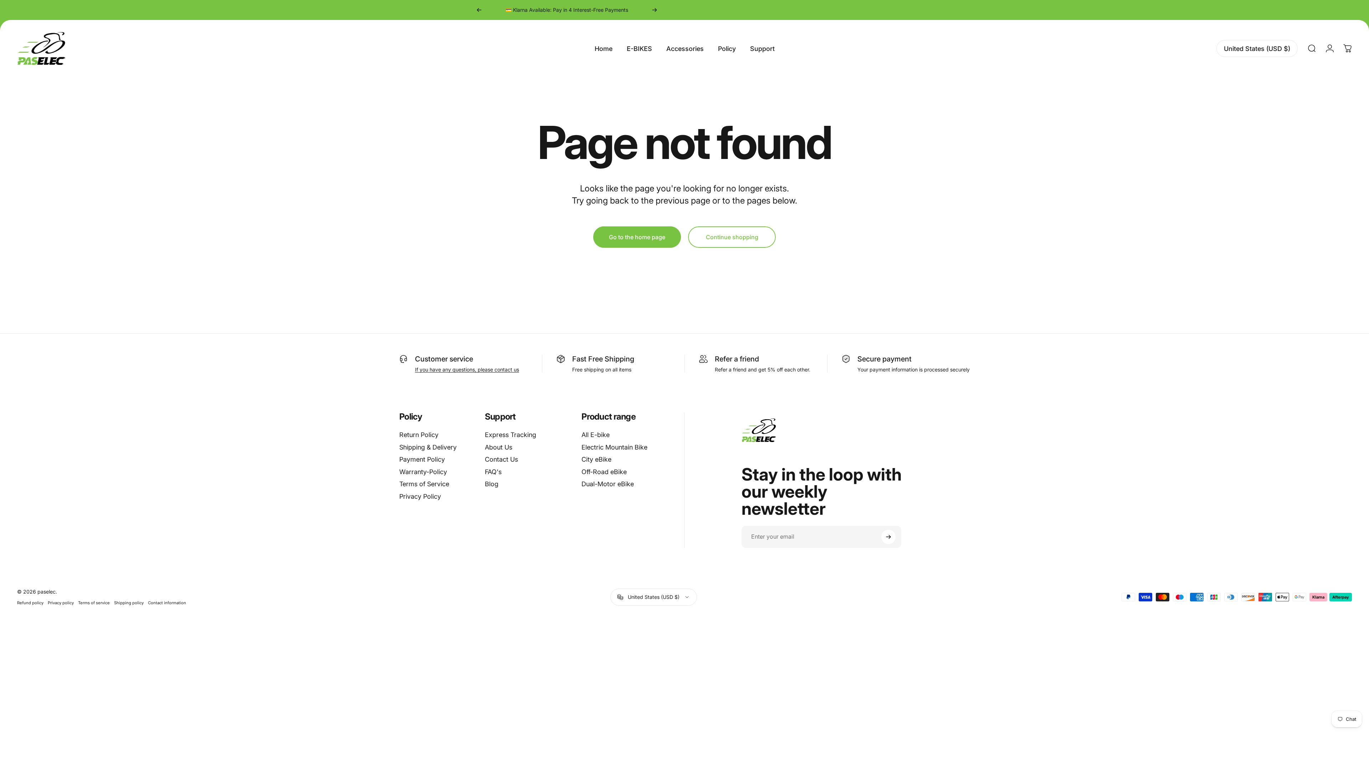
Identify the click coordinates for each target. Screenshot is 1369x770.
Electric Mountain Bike (614, 447)
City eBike (596, 459)
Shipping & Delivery (428, 447)
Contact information (167, 602)
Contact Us (501, 459)
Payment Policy (422, 459)
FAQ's (493, 472)
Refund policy (30, 602)
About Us (498, 447)
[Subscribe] (888, 537)
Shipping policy (129, 602)
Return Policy (419, 434)
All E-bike (595, 434)
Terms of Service (424, 484)
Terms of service (94, 602)
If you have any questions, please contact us (467, 369)
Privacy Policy (420, 496)
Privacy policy (61, 602)
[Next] (654, 10)
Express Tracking (510, 434)
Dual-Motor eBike (607, 484)
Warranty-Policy (423, 472)
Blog (491, 484)
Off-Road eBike (604, 472)
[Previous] (479, 10)
